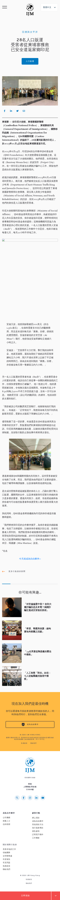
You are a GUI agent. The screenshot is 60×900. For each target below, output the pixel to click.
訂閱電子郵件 (37, 835)
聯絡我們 (33, 743)
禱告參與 (36, 831)
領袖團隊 (6, 853)
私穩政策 (24, 743)
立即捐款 (25, 896)
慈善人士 (6, 821)
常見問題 (6, 863)
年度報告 (6, 859)
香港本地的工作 (9, 849)
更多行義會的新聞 (16, 571)
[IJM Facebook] (23, 110)
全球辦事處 (7, 856)
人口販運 (30, 61)
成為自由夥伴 (32, 724)
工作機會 (36, 838)
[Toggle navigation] (5, 8)
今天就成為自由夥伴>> (30, 559)
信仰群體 (6, 824)
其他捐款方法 (37, 824)
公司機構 (6, 818)
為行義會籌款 (37, 828)
